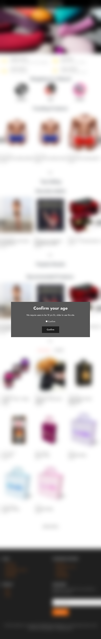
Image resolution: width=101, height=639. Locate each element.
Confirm (51, 321)
